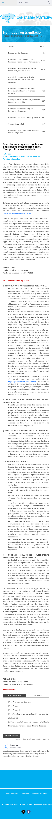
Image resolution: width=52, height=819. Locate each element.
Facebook (29, 812)
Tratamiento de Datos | (10, 804)
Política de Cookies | (13, 794)
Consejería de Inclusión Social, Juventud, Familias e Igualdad (23, 132)
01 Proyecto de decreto (21, 702)
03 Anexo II (15, 710)
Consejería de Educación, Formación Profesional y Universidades (22, 70)
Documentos (14, 695)
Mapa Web (47, 804)
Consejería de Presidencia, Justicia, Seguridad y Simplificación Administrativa (24, 61)
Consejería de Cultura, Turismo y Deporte (24, 117)
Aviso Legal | (26, 794)
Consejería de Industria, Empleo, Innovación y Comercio (20, 110)
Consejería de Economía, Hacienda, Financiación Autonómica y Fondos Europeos (22, 91)
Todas (11, 47)
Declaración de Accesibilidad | (31, 804)
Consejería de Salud (16, 124)
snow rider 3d (21, 756)
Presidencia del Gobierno (18, 53)
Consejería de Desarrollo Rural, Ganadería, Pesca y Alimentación (24, 101)
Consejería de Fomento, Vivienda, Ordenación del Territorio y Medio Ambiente (21, 79)
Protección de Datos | (39, 794)
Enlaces (37, 695)
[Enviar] (49, 2)
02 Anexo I (15, 706)
